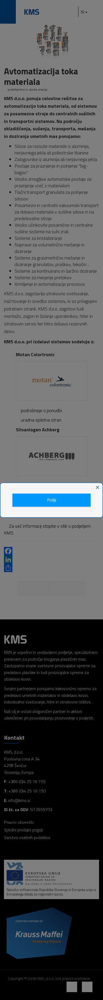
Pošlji (51, 500)
